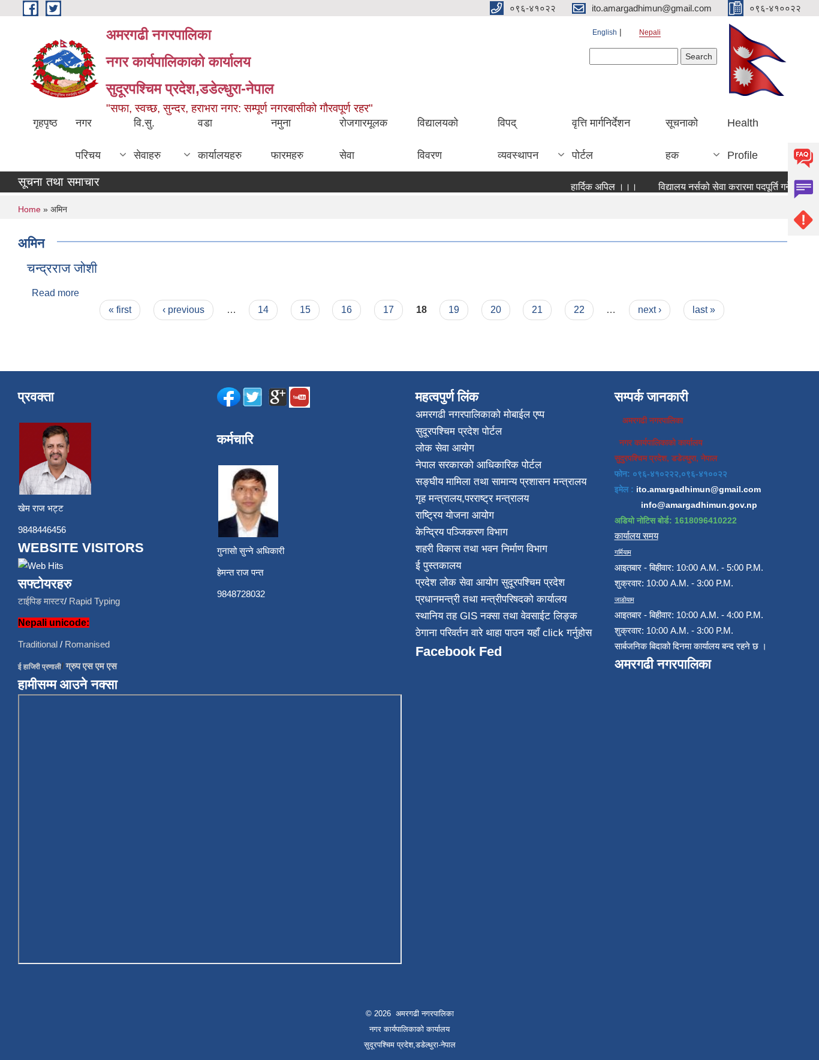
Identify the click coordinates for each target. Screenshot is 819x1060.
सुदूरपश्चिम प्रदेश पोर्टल (458, 431)
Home (29, 209)
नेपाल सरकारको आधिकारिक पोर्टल (478, 465)
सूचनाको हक (682, 139)
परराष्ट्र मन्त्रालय (497, 498)
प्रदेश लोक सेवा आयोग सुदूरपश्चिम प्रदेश (490, 582)
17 (388, 310)
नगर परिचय (88, 139)
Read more (55, 293)
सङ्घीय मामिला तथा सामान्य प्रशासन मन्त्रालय (500, 481)
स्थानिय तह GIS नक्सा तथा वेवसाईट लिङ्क (496, 616)
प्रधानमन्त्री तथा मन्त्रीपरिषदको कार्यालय (491, 599)
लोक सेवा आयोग (444, 448)
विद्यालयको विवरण (437, 139)
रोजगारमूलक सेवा (363, 139)
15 (305, 310)
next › (649, 310)
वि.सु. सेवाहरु (147, 139)
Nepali (650, 32)
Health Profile (742, 139)
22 (579, 310)
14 (263, 310)
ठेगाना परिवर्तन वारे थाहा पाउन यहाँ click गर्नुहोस (503, 633)
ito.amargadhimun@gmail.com (698, 489)
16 (346, 310)
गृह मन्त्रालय (438, 498)
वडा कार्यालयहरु (220, 139)
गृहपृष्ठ (45, 123)
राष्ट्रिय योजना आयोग (454, 515)
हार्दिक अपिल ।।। (596, 187)
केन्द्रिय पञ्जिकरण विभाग (461, 532)
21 (537, 310)
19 (453, 310)
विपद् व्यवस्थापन (518, 139)
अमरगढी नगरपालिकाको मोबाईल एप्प (479, 414)
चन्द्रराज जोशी (62, 268)
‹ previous (183, 310)
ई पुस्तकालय (438, 565)
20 (495, 310)
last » (703, 310)
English (604, 32)
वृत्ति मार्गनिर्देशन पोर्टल (601, 139)
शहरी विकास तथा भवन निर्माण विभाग (481, 549)
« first (120, 310)
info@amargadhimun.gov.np (699, 505)
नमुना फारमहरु (287, 139)
